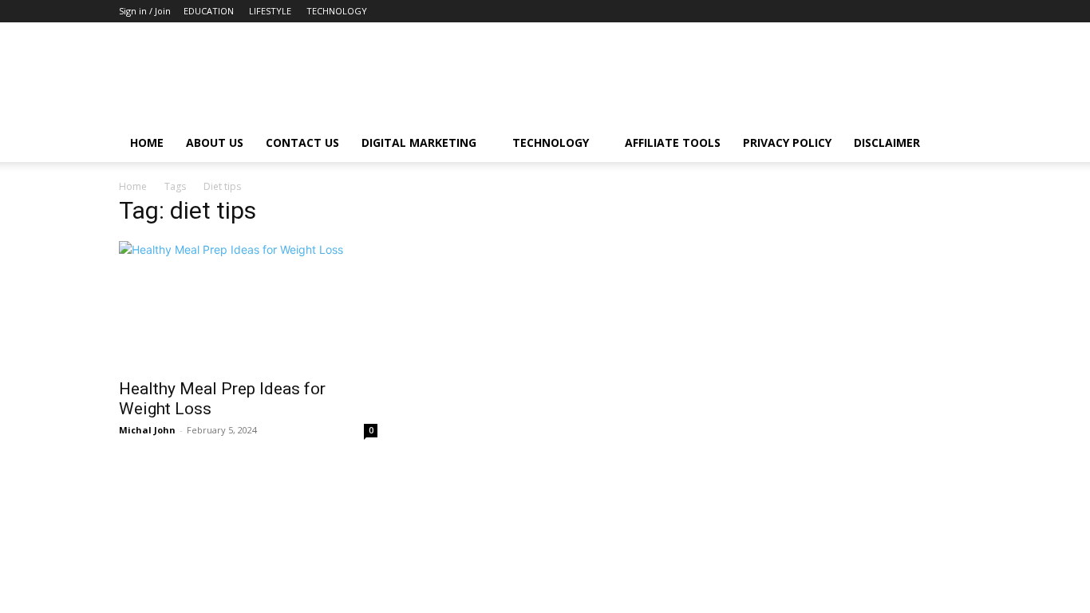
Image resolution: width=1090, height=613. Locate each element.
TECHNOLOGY (336, 11)
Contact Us (302, 142)
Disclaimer (887, 142)
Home (147, 142)
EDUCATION (209, 11)
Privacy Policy (787, 142)
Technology (550, 142)
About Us (214, 142)
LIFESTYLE (270, 11)
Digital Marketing (418, 142)
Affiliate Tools (673, 142)
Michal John (147, 430)
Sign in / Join (145, 11)
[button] (952, 144)
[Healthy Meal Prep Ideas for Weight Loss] (248, 305)
